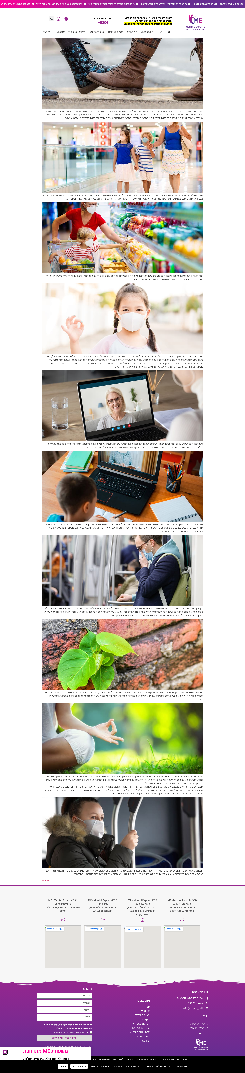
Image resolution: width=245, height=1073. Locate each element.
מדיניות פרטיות (79, 1066)
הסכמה (63, 1066)
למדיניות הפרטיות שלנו (61, 1032)
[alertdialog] (122, 4)
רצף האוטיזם (132, 31)
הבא (45, 880)
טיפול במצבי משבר (96, 31)
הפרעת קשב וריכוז (115, 31)
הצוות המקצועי (147, 31)
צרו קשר (46, 31)
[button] (51, 18)
